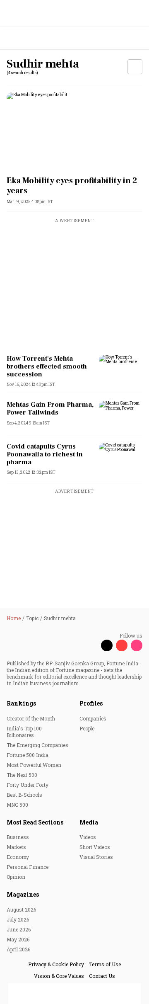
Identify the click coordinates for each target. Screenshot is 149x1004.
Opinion (16, 876)
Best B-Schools (24, 794)
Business (18, 837)
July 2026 (18, 919)
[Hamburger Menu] (137, 38)
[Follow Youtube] (121, 645)
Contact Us (102, 975)
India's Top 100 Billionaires (24, 731)
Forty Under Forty (27, 784)
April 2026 (18, 949)
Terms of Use (105, 964)
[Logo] (25, 38)
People (86, 728)
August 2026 (21, 909)
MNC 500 (17, 804)
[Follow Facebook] (92, 645)
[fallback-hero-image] (74, 130)
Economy (18, 857)
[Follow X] (107, 645)
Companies (92, 718)
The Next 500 (22, 774)
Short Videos (94, 847)
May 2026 (18, 939)
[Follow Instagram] (136, 645)
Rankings (21, 703)
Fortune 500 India (27, 755)
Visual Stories (96, 857)
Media (88, 822)
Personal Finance (27, 866)
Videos (87, 837)
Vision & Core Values (59, 975)
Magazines (23, 894)
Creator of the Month (31, 718)
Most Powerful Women (34, 764)
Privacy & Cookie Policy (56, 964)
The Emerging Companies (37, 745)
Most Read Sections (35, 822)
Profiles (91, 703)
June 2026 (19, 929)
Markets (16, 847)
